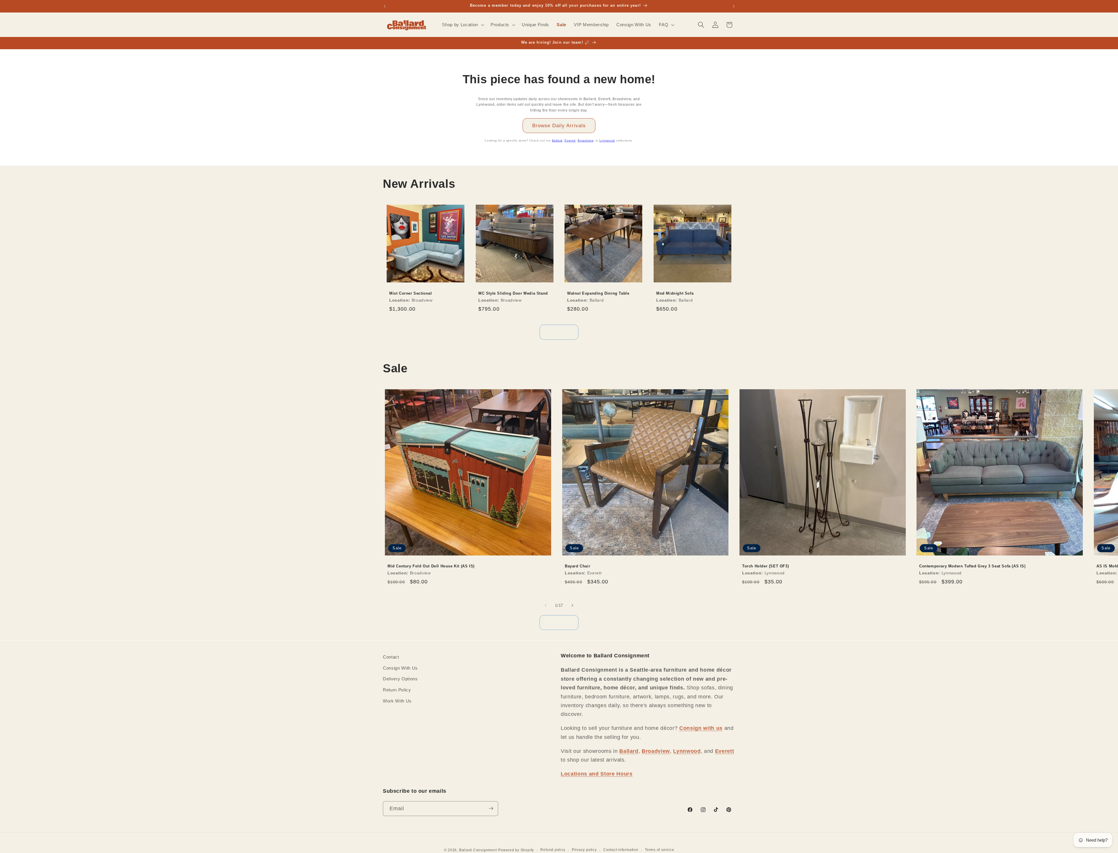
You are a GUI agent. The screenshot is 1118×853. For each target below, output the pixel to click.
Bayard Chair (577, 566)
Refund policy (552, 849)
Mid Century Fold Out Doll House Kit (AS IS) (431, 566)
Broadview (585, 140)
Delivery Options (400, 678)
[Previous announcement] (384, 6)
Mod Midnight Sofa (675, 293)
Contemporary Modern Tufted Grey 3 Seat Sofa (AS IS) (972, 566)
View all (559, 332)
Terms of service (659, 849)
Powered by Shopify (516, 850)
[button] (462, 24)
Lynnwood (607, 140)
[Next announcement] (733, 6)
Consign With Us (400, 667)
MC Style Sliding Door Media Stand (513, 293)
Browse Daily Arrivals (559, 125)
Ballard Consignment (478, 850)
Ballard (557, 140)
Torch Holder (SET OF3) (765, 566)
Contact (391, 656)
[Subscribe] (491, 808)
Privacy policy (584, 849)
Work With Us (397, 700)
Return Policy (397, 689)
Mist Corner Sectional (410, 293)
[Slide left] (545, 605)
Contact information (620, 849)
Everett (570, 140)
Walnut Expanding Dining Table (598, 293)
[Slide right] (572, 605)
